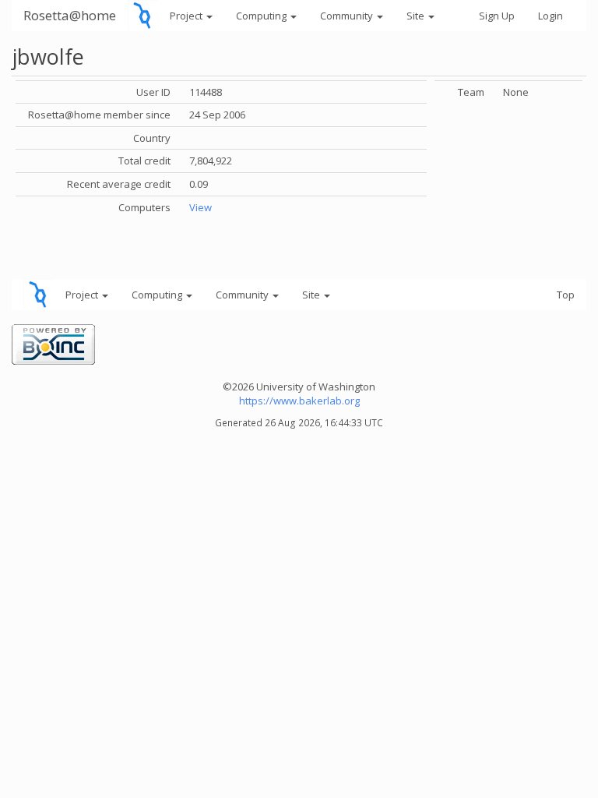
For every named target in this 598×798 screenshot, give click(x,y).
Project (187, 16)
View (200, 207)
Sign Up (497, 16)
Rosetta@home (69, 15)
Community (347, 16)
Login (550, 16)
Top (566, 295)
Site (416, 16)
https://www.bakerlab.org (299, 401)
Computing (262, 16)
